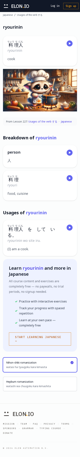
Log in (55, 5)
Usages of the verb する (29, 14)
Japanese (8, 14)
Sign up (71, 6)
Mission (9, 424)
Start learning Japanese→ (38, 339)
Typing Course (50, 428)
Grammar (28, 428)
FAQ (35, 424)
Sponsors (9, 428)
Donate (8, 433)
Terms (65, 424)
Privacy (49, 424)
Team (23, 424)
